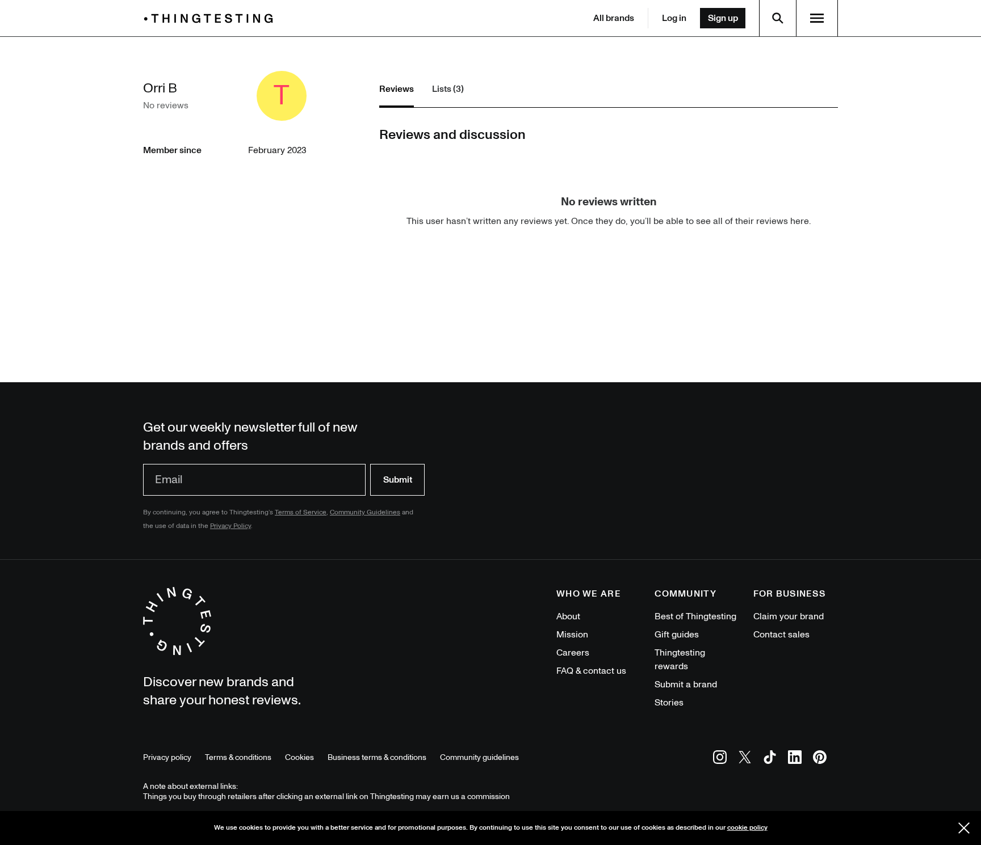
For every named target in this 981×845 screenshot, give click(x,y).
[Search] (778, 18)
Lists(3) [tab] (448, 89)
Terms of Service (300, 512)
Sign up (723, 18)
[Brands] (211, 18)
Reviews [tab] (396, 89)
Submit (397, 480)
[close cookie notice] (964, 828)
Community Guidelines (365, 512)
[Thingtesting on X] (745, 759)
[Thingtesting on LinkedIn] (795, 759)
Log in (674, 18)
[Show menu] (816, 18)
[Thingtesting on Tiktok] (770, 759)
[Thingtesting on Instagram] (720, 759)
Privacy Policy (230, 526)
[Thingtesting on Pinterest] (820, 759)
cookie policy (747, 828)
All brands (613, 18)
